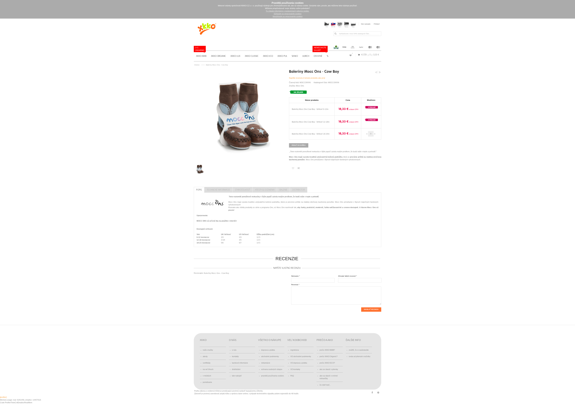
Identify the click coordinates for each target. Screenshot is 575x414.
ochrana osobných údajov (271, 369)
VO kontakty (295, 369)
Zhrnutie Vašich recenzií (347, 276)
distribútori (236, 369)
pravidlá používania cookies (272, 376)
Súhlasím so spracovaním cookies (287, 14)
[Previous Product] (376, 72)
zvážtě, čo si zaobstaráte (359, 350)
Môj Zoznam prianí (352, 53)
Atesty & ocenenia (264, 189)
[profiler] (3, 397)
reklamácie (265, 363)
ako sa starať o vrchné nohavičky (329, 377)
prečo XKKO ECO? (327, 363)
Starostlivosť (242, 189)
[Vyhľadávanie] (335, 33)
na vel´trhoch (208, 369)
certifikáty (206, 363)
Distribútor (298, 189)
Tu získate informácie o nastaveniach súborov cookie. (287, 11)
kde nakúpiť (237, 376)
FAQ (292, 376)
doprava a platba (268, 350)
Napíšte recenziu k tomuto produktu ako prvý (307, 78)
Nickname (295, 276)
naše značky (208, 350)
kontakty (235, 356)
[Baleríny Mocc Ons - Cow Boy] (240, 114)
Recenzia (294, 284)
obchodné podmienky (270, 356)
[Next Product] (379, 72)
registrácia (294, 350)
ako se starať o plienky (329, 369)
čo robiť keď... (325, 385)
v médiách (207, 376)
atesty (205, 356)
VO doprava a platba (298, 363)
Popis (199, 189)
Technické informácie (218, 189)
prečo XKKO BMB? (327, 350)
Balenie (283, 189)
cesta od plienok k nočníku (359, 356)
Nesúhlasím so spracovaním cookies (287, 16)
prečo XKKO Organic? (329, 356)
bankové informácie (240, 363)
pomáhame (207, 382)
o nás (234, 350)
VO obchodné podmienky (300, 356)
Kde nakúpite (365, 24)
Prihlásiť (377, 24)
